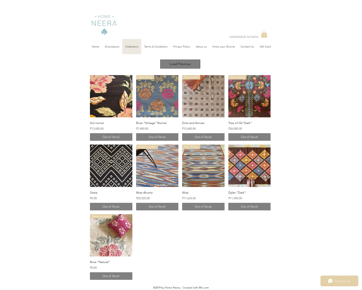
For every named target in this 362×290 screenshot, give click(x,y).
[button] (264, 34)
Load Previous (180, 64)
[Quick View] (111, 96)
